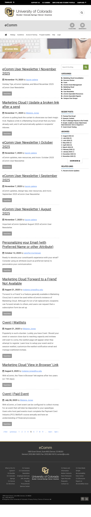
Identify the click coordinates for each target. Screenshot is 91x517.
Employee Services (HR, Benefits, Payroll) (23, 478)
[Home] (28, 16)
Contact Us (64, 484)
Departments (82, 28)
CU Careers (46, 2)
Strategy (12, 35)
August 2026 (67, 136)
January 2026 (67, 152)
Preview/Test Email (69, 116)
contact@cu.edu (63, 454)
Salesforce (67, 89)
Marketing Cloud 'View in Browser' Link (30, 365)
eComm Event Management (72, 85)
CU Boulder (11, 473)
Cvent (65, 82)
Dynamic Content (68, 118)
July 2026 (66, 138)
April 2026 (66, 145)
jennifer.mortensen (32, 253)
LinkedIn (87, 499)
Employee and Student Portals (63, 2)
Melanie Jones (32, 113)
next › (50, 432)
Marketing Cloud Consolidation (73, 78)
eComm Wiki (11, 49)
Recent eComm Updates (71, 171)
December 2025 (68, 154)
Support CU (35, 2)
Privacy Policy (32, 499)
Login (59, 35)
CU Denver (11, 481)
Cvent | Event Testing (70, 127)
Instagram (82, 499)
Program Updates (44, 35)
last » (56, 432)
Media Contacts (66, 473)
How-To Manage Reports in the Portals (75, 121)
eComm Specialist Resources (73, 94)
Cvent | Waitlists (14, 322)
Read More (7, 93)
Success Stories (68, 80)
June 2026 (66, 140)
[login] (50, 499)
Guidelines (20, 35)
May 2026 (66, 143)
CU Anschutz (10, 484)
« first (5, 432)
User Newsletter (68, 91)
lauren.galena (32, 79)
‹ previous (13, 432)
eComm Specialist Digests (72, 96)
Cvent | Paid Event (15, 394)
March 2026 (67, 147)
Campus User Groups (70, 98)
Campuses (80, 2)
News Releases (66, 476)
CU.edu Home (72, 28)
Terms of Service (43, 499)
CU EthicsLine (80, 478)
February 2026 (67, 149)
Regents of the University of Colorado (15, 499)
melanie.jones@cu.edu (33, 289)
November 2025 (68, 156)
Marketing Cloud (68, 87)
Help (53, 35)
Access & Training (31, 35)
